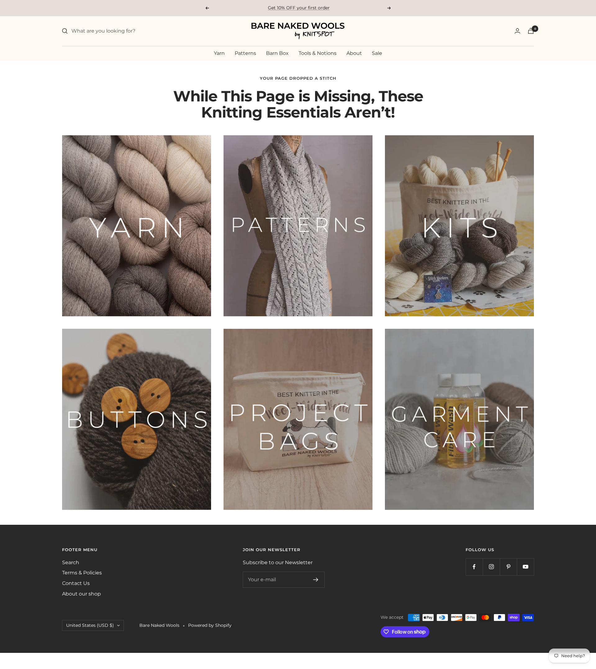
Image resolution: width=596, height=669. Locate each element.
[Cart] (531, 31)
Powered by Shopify (210, 625)
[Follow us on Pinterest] (508, 566)
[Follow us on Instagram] (491, 566)
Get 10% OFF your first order (299, 8)
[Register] (315, 580)
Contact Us (76, 583)
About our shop (81, 594)
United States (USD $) (90, 625)
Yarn (219, 53)
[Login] (517, 30)
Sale (377, 53)
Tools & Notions (317, 53)
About (354, 53)
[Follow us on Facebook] (474, 566)
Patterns (245, 53)
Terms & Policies (82, 573)
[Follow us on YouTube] (525, 566)
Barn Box (277, 53)
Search (70, 562)
